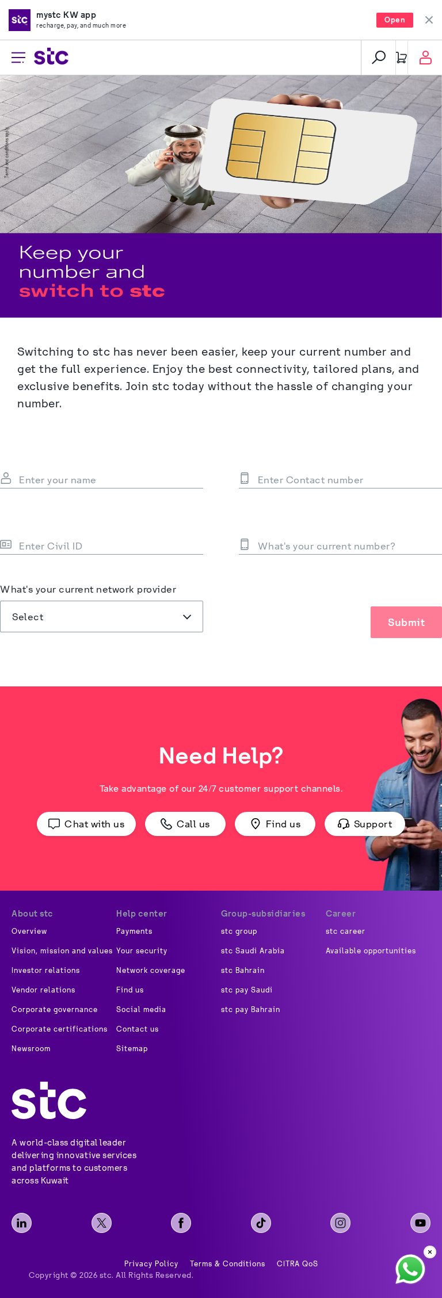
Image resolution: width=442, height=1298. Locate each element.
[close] (430, 1252)
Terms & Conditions (227, 1264)
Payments (134, 931)
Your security (141, 951)
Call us (193, 824)
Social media (141, 1010)
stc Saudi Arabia (253, 951)
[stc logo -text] (49, 1100)
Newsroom (31, 1049)
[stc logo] (51, 58)
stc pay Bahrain (250, 1010)
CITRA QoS (297, 1264)
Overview (29, 931)
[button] (101, 616)
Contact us (137, 1029)
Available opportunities (371, 951)
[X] (102, 1223)
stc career (345, 931)
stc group (239, 931)
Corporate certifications (60, 1029)
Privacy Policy (151, 1264)
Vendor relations (43, 990)
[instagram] (340, 1223)
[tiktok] (261, 1223)
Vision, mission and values (62, 951)
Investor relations (46, 971)
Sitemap (132, 1049)
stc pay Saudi (247, 990)
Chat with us (94, 824)
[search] (378, 57)
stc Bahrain (243, 971)
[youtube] (420, 1223)
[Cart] (401, 57)
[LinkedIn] (22, 1223)
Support (373, 824)
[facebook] (181, 1223)
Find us (283, 824)
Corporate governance (55, 1010)
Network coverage (150, 971)
